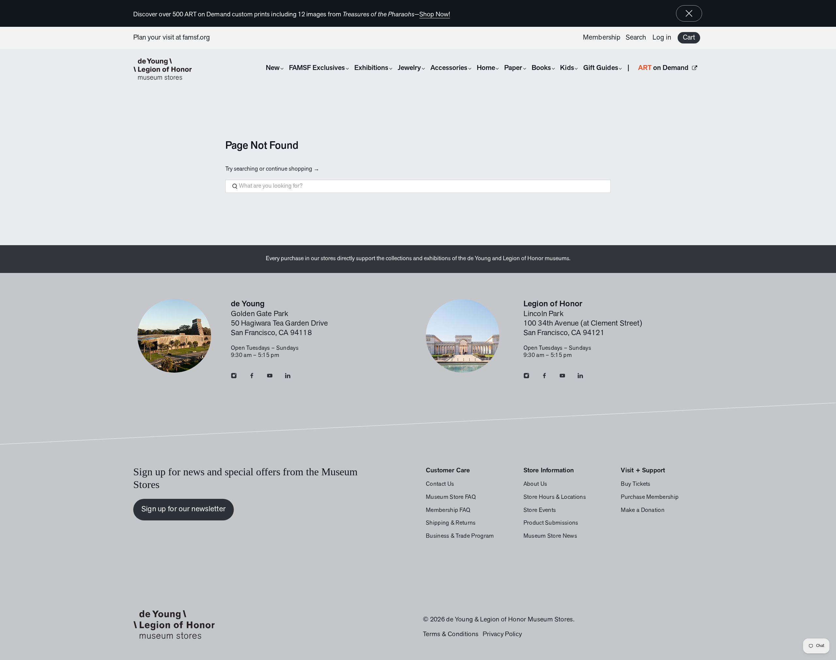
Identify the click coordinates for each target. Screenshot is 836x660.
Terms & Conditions (450, 634)
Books (541, 68)
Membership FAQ (448, 511)
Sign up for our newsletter (183, 509)
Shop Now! (434, 14)
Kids (567, 68)
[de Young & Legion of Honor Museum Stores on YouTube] (270, 377)
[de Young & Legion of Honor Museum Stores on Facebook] (252, 377)
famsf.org (196, 37)
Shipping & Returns (451, 523)
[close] (689, 13)
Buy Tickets (635, 484)
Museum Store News (550, 536)
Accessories (449, 68)
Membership (601, 37)
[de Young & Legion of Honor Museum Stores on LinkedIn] (288, 377)
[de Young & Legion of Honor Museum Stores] (166, 69)
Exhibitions (371, 68)
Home (486, 68)
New (273, 68)
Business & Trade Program (460, 536)
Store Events (539, 511)
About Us (535, 484)
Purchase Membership (650, 497)
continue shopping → (292, 169)
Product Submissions (550, 523)
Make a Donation (643, 511)
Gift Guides (600, 68)
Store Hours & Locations (554, 497)
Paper (513, 68)
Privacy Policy (502, 634)
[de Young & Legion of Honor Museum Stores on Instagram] (234, 377)
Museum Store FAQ (451, 497)
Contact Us (440, 484)
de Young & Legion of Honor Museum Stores (509, 620)
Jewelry (409, 68)
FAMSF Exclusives (317, 68)
